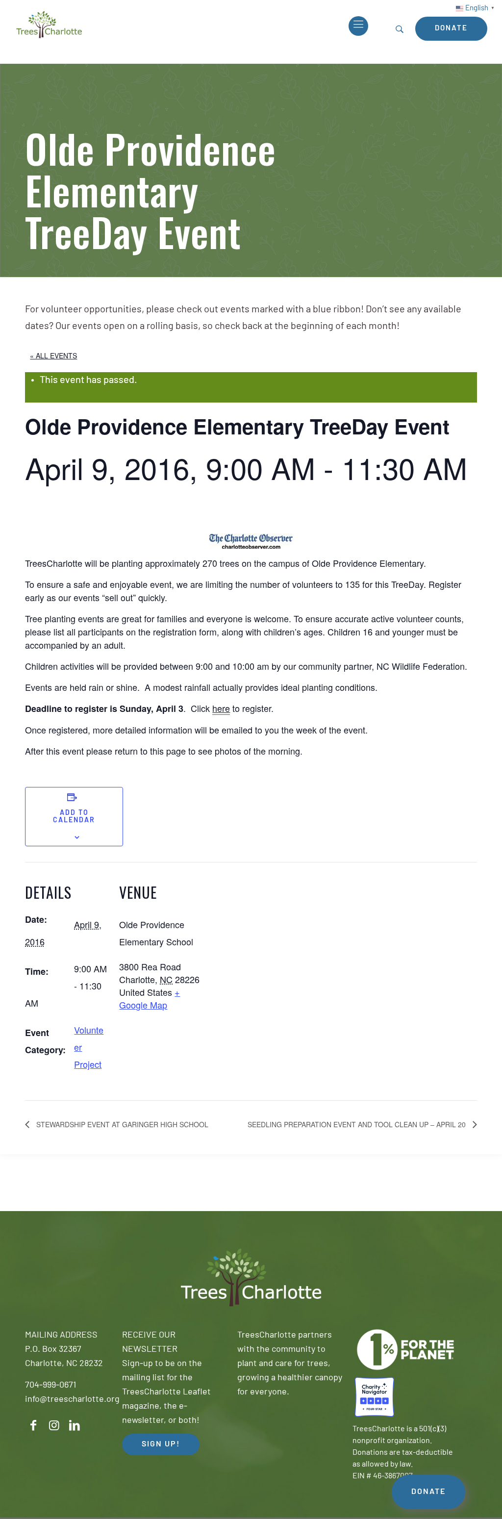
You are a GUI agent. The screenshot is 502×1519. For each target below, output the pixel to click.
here (221, 708)
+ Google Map (149, 998)
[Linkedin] (74, 1425)
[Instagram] (54, 1425)
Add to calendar (74, 817)
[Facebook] (33, 1425)
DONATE (428, 1492)
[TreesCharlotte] (49, 24)
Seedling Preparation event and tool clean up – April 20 (358, 1124)
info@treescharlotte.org (72, 1399)
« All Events (53, 355)
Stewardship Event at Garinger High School (121, 1124)
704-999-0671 (50, 1385)
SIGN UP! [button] (161, 1444)
